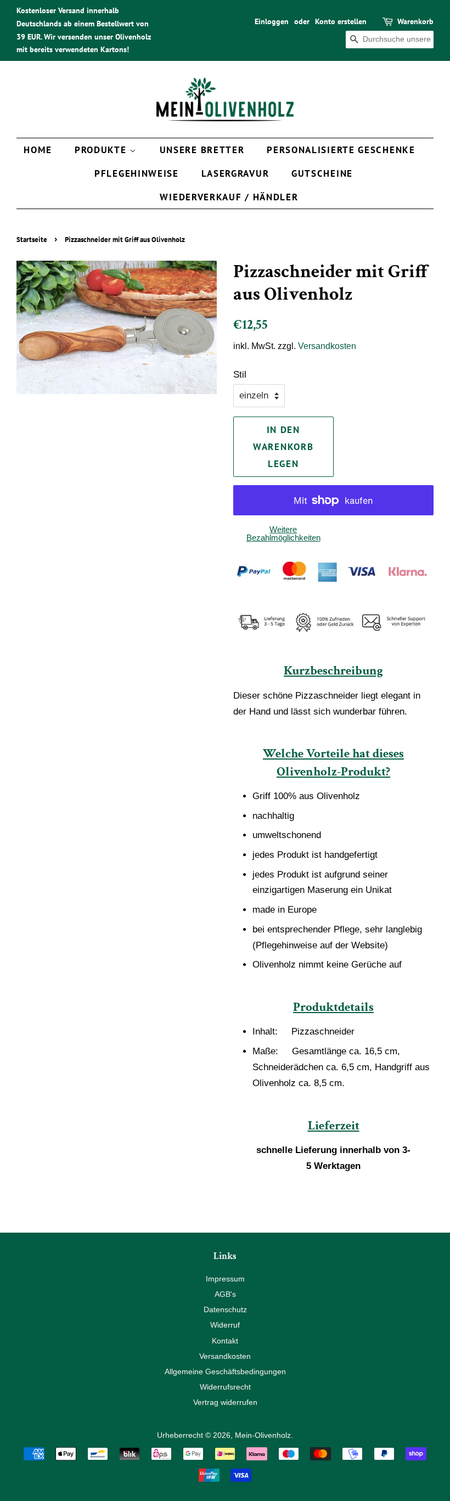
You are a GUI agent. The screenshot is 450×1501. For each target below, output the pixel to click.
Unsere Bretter (202, 150)
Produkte (102, 150)
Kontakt (225, 1340)
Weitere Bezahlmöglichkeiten (283, 533)
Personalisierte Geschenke (341, 150)
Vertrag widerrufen (225, 1402)
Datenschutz (225, 1309)
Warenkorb (415, 21)
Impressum (225, 1278)
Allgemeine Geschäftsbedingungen (225, 1371)
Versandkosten (327, 346)
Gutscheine (322, 173)
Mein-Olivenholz (263, 1435)
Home (38, 150)
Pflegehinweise (136, 173)
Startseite (31, 239)
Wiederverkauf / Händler (229, 197)
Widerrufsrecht (225, 1386)
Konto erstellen (341, 21)
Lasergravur (235, 173)
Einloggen (272, 21)
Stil (239, 374)
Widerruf (225, 1324)
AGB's (225, 1294)
